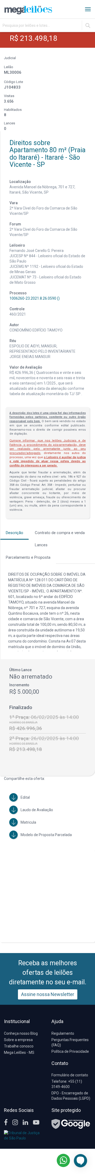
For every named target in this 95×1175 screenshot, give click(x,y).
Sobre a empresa (18, 1040)
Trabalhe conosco (19, 1046)
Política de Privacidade (70, 1051)
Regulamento (62, 1033)
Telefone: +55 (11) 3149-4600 (66, 1084)
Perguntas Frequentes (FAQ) (70, 1042)
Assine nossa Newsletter (47, 994)
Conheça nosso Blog (21, 1033)
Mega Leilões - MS (19, 1052)
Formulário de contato (69, 1075)
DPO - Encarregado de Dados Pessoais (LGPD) (70, 1095)
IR (87, 25)
